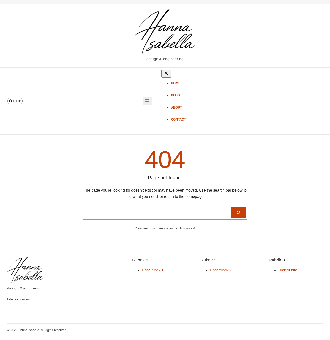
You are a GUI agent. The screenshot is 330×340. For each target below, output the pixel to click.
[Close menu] (166, 74)
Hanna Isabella (28, 330)
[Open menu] (147, 101)
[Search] (238, 212)
